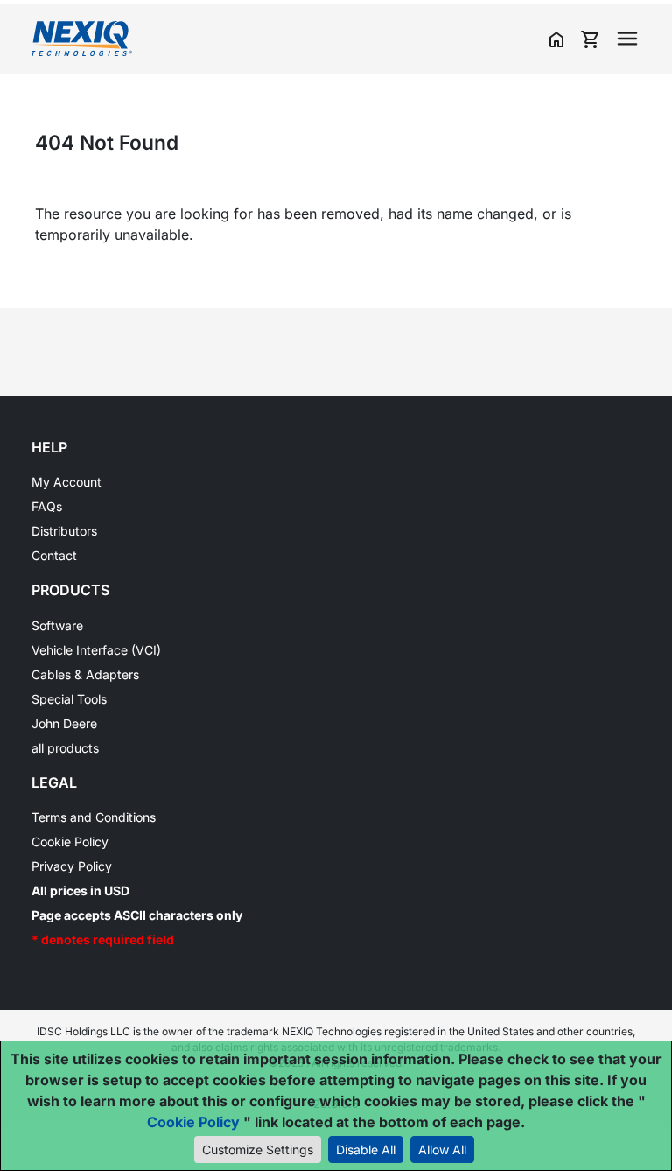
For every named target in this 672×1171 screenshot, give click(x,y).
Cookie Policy (70, 841)
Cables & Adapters (85, 674)
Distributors (64, 530)
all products (65, 747)
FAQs (47, 506)
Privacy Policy (72, 866)
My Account (67, 481)
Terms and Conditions (94, 817)
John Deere (64, 723)
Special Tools (69, 698)
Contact (54, 555)
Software (57, 625)
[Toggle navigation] (627, 38)
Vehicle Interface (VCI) (96, 649)
